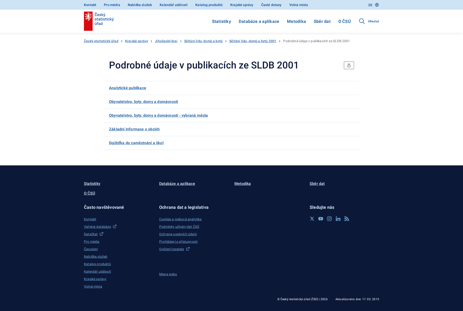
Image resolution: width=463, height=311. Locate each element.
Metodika (296, 21)
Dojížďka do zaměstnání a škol (136, 143)
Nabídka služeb (140, 5)
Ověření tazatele (171, 249)
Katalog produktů (209, 5)
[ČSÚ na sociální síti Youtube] (320, 218)
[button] (118, 207)
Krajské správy (241, 5)
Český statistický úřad (101, 41)
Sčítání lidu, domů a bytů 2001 (252, 41)
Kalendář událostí (174, 5)
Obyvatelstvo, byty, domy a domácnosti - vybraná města (158, 115)
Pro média (112, 5)
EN (370, 5)
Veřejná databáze (97, 227)
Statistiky (221, 21)
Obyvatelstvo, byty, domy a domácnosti (143, 101)
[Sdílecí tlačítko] (349, 65)
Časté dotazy (271, 5)
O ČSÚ (344, 21)
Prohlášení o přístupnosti (178, 241)
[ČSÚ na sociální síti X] (312, 218)
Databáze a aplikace (259, 21)
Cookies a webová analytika (180, 219)
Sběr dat (322, 21)
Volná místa (298, 5)
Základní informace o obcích (134, 129)
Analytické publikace (127, 88)
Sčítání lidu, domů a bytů (203, 41)
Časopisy (91, 249)
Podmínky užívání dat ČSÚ (179, 227)
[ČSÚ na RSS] (346, 218)
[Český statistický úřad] (99, 21)
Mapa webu (168, 274)
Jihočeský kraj (166, 41)
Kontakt (90, 5)
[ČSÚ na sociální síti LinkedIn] (338, 218)
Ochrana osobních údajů (178, 234)
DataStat (91, 234)
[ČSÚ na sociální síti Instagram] (329, 218)
